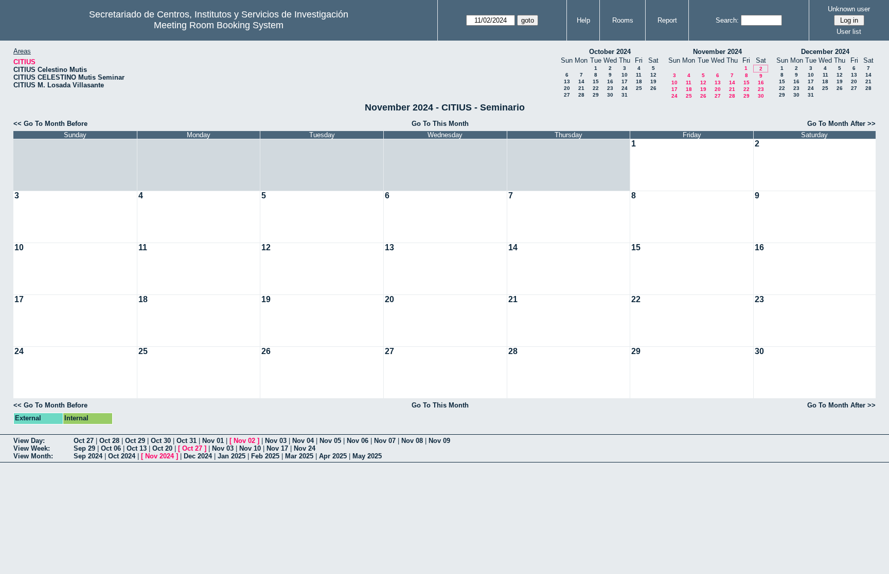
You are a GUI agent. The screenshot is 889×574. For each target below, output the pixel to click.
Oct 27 (84, 441)
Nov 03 (276, 441)
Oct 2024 (121, 456)
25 (639, 88)
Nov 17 (277, 448)
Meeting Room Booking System (218, 25)
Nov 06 (357, 441)
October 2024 (610, 51)
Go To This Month (440, 123)
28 (581, 95)
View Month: (33, 456)
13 (567, 81)
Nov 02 (244, 441)
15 (596, 81)
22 (596, 88)
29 (596, 95)
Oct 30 (161, 441)
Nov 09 (439, 441)
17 (624, 81)
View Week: (31, 448)
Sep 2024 (88, 456)
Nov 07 (385, 441)
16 (610, 81)
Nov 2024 (159, 456)
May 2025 (367, 456)
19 (653, 81)
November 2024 (717, 51)
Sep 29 (84, 448)
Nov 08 (412, 441)
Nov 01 (213, 441)
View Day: (29, 441)
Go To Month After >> (841, 123)
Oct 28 (109, 441)
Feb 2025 (265, 456)
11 (639, 75)
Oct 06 (111, 448)
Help (583, 20)
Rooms (622, 20)
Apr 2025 (333, 456)
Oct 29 (135, 441)
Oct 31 (186, 441)
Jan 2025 (231, 456)
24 (624, 88)
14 (581, 81)
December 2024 (825, 51)
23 (610, 88)
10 (624, 75)
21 (581, 88)
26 (653, 88)
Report (667, 20)
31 (624, 95)
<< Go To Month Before (50, 123)
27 (567, 95)
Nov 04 (303, 441)
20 (567, 88)
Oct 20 (162, 448)
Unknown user (849, 9)
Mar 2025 (299, 456)
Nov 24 (304, 448)
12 (653, 75)
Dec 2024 (198, 456)
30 (610, 95)
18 (639, 81)
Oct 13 (137, 448)
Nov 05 (330, 441)
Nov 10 (250, 448)
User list (849, 31)
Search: (727, 20)
